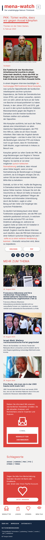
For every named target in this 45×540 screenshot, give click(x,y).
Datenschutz (26, 523)
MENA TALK (39, 514)
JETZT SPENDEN (22, 499)
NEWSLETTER (6, 514)
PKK (24, 462)
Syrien (9, 464)
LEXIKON (18, 514)
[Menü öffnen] (38, 7)
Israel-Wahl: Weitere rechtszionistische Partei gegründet (21, 341)
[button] (13, 255)
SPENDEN (28, 514)
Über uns (5, 523)
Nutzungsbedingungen (10, 528)
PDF (31, 249)
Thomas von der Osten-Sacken (15, 26)
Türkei (17, 464)
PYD (29, 462)
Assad (9, 462)
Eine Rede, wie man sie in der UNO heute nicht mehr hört (20, 385)
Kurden (17, 462)
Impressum (15, 523)
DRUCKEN (13, 249)
